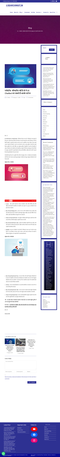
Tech (24, 97)
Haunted (45, 117)
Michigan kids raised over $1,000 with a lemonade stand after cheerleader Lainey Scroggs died (48, 154)
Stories (44, 129)
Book (44, 109)
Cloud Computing (46, 113)
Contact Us (45, 305)
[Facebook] (34, 435)
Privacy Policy (20, 429)
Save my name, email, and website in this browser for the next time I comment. (20, 377)
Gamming (45, 115)
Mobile (44, 119)
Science (44, 127)
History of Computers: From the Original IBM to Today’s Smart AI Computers (48, 203)
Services (45, 304)
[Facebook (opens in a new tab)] (53, 1)
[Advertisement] (20, 55)
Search (44, 47)
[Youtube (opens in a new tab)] (56, 1)
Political (44, 123)
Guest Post (46, 439)
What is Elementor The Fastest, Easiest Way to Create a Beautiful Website (48, 230)
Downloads (45, 303)
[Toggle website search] (57, 12)
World (44, 135)
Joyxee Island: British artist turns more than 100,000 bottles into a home (48, 69)
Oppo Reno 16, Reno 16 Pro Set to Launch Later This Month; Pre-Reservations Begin (31, 343)
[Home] (17, 31)
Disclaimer (19, 427)
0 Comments (30, 97)
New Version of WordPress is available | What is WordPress (49, 209)
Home (44, 299)
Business (45, 111)
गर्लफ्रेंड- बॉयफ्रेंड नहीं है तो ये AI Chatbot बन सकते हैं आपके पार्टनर (31, 31)
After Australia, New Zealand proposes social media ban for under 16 (48, 80)
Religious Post (46, 125)
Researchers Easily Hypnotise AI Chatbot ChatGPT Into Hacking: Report (10, 348)
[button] (3, 453)
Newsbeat (45, 121)
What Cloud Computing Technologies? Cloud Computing (47, 222)
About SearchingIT (47, 187)
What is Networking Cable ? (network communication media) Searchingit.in (48, 234)
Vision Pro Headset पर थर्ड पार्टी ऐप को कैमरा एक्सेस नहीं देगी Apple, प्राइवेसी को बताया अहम (20, 349)
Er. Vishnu (8, 97)
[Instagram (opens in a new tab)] (54, 1)
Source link (7, 313)
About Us (45, 300)
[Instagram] (34, 440)
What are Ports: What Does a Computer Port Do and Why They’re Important (48, 218)
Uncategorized (46, 133)
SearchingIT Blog (46, 302)
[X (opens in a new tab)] (51, 1)
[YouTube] (34, 429)
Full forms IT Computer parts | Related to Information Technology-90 (49, 199)
